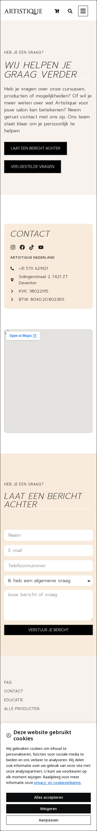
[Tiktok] (31, 247)
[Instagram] (13, 247)
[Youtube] (40, 247)
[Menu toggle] (83, 11)
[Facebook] (22, 247)
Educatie (13, 700)
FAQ (8, 682)
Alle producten (22, 708)
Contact (13, 691)
